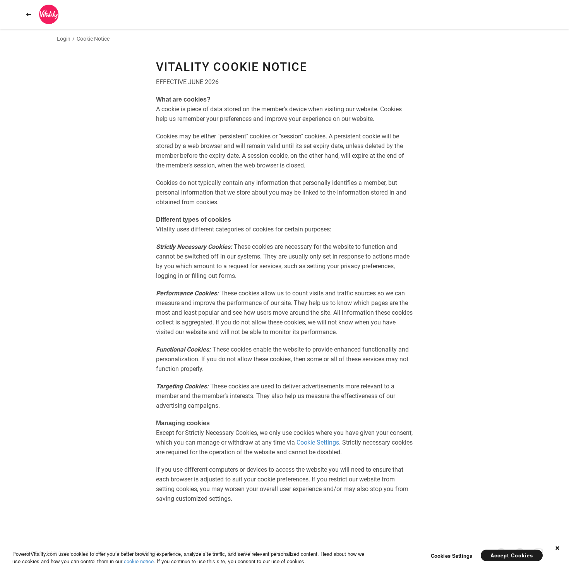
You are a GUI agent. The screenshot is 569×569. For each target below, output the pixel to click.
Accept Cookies (511, 555)
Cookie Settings (317, 442)
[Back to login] (28, 14)
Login (63, 39)
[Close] (557, 546)
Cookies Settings (451, 555)
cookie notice (139, 561)
